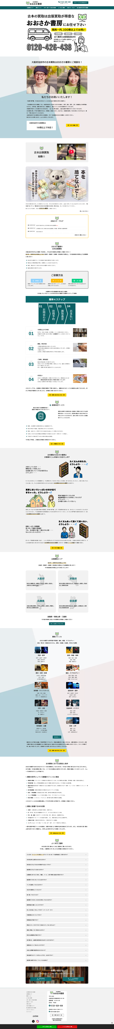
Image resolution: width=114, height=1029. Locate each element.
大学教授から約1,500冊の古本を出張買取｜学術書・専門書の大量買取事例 (51, 228)
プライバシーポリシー (30, 1009)
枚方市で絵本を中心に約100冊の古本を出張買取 (46, 225)
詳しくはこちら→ (84, 211)
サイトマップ (28, 1011)
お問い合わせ (28, 1003)
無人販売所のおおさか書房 (31, 1007)
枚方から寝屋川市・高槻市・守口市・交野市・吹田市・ (40, 583)
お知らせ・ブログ (29, 1001)
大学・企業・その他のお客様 (31, 999)
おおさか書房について (30, 1005)
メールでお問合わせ (66, 1026)
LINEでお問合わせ (46, 1026)
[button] (72, 125)
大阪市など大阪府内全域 (32, 585)
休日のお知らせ (39, 231)
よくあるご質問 (29, 997)
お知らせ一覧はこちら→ (80, 234)
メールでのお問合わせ (81, 2)
